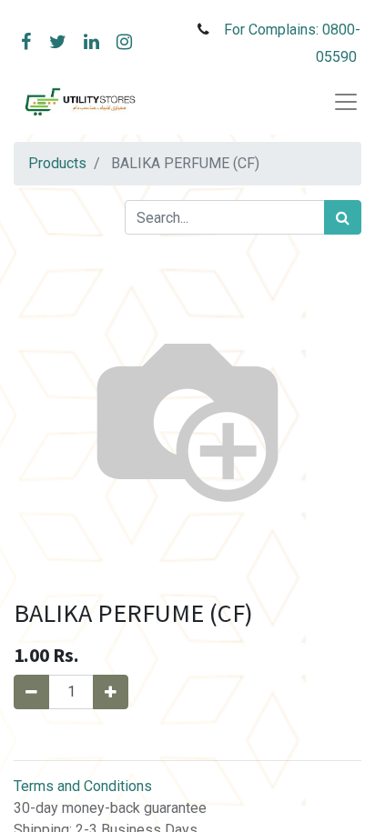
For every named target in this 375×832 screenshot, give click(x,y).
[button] (187, 735)
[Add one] (110, 692)
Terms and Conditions (83, 786)
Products (57, 163)
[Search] (342, 217)
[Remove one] (31, 692)
